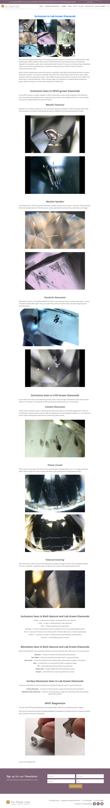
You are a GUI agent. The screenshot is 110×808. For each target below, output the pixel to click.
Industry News (89, 6)
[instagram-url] (98, 803)
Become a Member (100, 6)
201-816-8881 (87, 800)
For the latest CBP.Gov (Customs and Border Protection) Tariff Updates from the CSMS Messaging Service (42, 2)
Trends (70, 6)
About (41, 6)
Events (75, 6)
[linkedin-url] (101, 803)
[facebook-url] (94, 803)
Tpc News (81, 6)
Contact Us (78, 804)
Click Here (90, 2)
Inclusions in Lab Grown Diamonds (55, 16)
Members (63, 6)
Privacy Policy (87, 804)
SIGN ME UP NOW (75, 786)
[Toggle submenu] (43, 6)
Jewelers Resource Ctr (52, 6)
